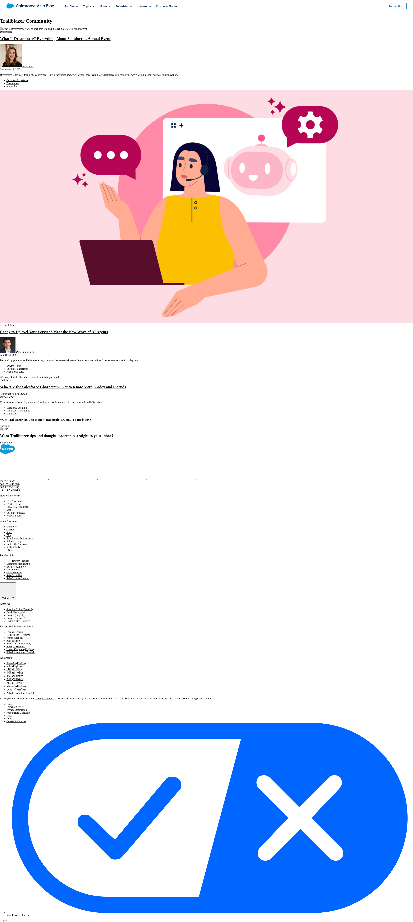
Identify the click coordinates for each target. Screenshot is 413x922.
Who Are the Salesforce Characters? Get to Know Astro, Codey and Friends (63, 387)
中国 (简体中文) (15, 672)
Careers (10, 529)
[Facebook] (24, 478)
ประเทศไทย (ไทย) (16, 689)
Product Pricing (14, 515)
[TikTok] (269, 478)
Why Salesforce (14, 501)
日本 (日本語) (14, 669)
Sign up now (6, 442)
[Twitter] (73, 478)
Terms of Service (15, 707)
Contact (10, 718)
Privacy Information (16, 709)
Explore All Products (17, 507)
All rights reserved (44, 698)
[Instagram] (171, 478)
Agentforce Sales (15, 371)
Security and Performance (19, 538)
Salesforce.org (13, 541)
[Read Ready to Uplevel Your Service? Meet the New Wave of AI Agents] (206, 322)
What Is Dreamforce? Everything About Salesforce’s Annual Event (55, 39)
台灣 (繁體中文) (15, 679)
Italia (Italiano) (13, 640)
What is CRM (13, 504)
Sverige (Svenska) (15, 646)
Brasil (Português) (15, 612)
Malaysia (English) (16, 686)
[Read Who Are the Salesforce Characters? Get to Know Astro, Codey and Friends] (29, 377)
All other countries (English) (20, 652)
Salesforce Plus (14, 575)
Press (9, 532)
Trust (9, 715)
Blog (8, 535)
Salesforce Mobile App (18, 563)
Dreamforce (6, 31)
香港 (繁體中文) (15, 676)
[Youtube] (220, 478)
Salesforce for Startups (17, 578)
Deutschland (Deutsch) (18, 634)
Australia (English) (16, 663)
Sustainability (13, 547)
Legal (9, 549)
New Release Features (17, 560)
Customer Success (15, 512)
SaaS (9, 509)
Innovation (11, 86)
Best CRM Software (16, 544)
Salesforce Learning (16, 407)
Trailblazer (5, 380)
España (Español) (15, 632)
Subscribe (5, 426)
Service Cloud (7, 325)
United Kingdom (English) (20, 649)
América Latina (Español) (19, 609)
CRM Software (14, 572)
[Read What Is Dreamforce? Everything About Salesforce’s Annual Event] (43, 28)
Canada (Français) (15, 618)
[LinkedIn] (122, 478)
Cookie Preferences (16, 721)
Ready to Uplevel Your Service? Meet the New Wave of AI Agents (54, 332)
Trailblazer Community (18, 410)
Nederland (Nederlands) (18, 643)
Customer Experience (17, 80)
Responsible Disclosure (18, 712)
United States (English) (18, 621)
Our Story (11, 526)
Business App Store (16, 566)
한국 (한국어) (14, 682)
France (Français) (15, 637)
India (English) (14, 666)
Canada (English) (15, 615)
